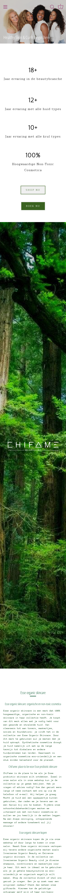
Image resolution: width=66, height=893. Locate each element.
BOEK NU (33, 206)
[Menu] (5, 7)
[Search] (52, 7)
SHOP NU (33, 190)
